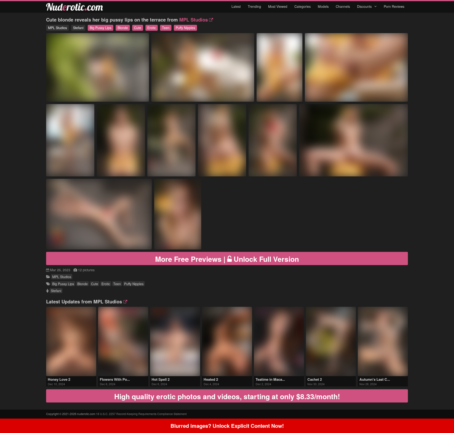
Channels (343, 6)
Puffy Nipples (185, 27)
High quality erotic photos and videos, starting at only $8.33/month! (227, 396)
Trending (254, 6)
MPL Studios (193, 19)
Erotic (151, 27)
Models (323, 6)
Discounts (365, 6)
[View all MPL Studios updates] (124, 301)
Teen (166, 27)
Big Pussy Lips (100, 27)
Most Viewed (277, 6)
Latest (236, 6)
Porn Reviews (394, 6)
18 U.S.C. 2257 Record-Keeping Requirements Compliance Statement (141, 414)
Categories (302, 6)
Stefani (78, 27)
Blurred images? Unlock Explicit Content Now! (227, 425)
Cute (137, 27)
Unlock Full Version (227, 259)
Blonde (123, 27)
